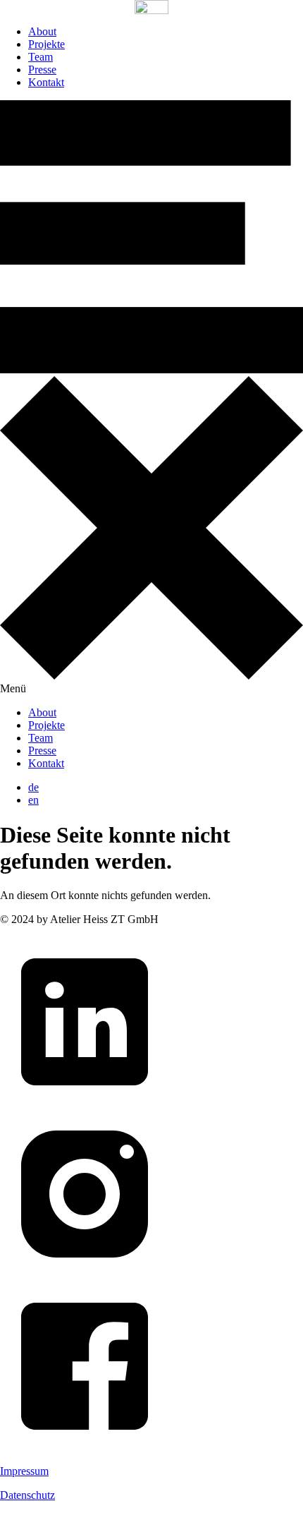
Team (40, 57)
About (42, 31)
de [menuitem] (33, 787)
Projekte (46, 44)
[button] (151, 397)
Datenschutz (27, 1495)
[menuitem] (33, 787)
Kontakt (46, 82)
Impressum (24, 1471)
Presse (42, 70)
